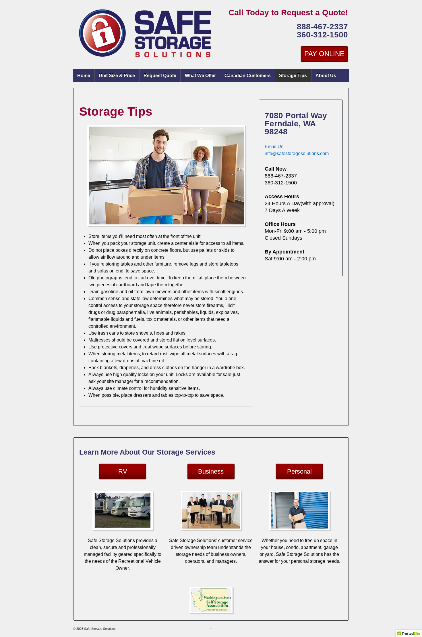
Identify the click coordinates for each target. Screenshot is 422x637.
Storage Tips (293, 75)
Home (83, 75)
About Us (325, 75)
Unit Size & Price (117, 75)
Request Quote (160, 75)
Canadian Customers (247, 75)
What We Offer (200, 75)
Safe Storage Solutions (99, 628)
